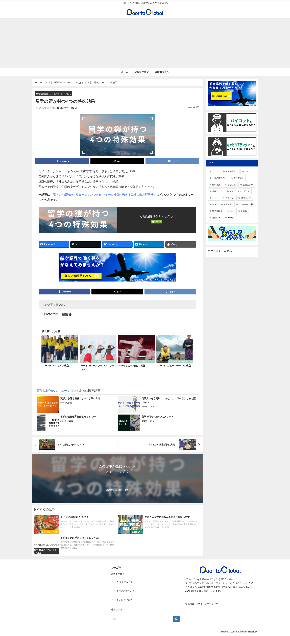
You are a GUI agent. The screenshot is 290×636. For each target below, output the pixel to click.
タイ (247, 171)
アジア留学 (239, 177)
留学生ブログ (141, 72)
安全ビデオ (248, 184)
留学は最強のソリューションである (53, 93)
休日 (232, 210)
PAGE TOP (280, 614)
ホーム (124, 72)
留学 (214, 204)
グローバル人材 (246, 204)
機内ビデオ (246, 197)
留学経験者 (217, 210)
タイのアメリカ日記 (124, 590)
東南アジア (217, 191)
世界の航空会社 (219, 177)
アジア (215, 197)
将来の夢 (230, 197)
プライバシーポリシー (207, 603)
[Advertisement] (145, 43)
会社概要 (189, 603)
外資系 (244, 210)
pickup (231, 217)
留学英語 (216, 184)
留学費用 (228, 204)
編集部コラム (162, 72)
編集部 (196, 107)
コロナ (215, 171)
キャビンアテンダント (240, 191)
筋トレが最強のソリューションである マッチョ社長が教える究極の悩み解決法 (103, 194)
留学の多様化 (232, 171)
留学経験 (232, 184)
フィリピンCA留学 (123, 599)
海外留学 (216, 217)
